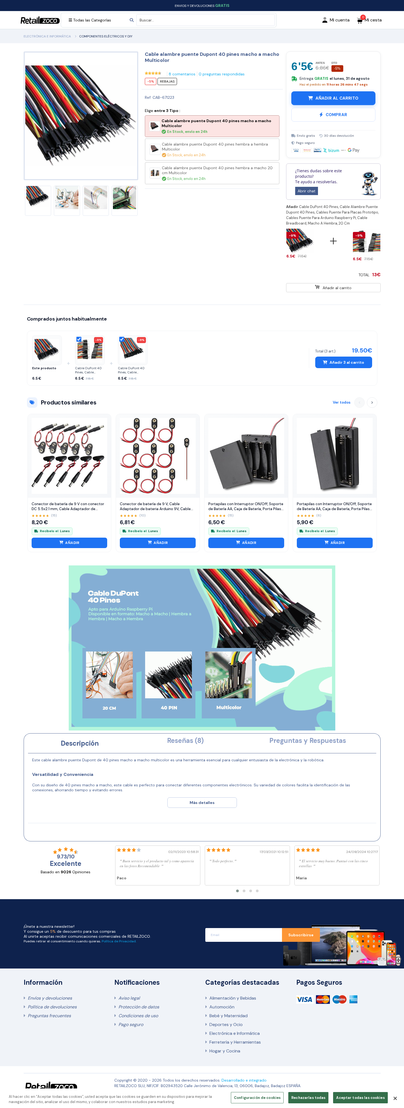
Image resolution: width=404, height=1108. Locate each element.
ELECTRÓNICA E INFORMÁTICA (47, 36)
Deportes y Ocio (226, 1024)
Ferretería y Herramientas (235, 1042)
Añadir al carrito (337, 287)
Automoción (221, 1007)
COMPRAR (336, 114)
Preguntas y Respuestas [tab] (307, 740)
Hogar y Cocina (224, 1051)
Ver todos (341, 402)
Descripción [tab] (80, 743)
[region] (202, 1098)
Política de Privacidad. (119, 941)
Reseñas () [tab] (185, 740)
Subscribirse (301, 934)
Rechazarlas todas (308, 1097)
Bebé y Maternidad (228, 1016)
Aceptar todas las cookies (360, 1097)
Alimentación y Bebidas (232, 998)
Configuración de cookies (257, 1097)
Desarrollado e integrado (244, 1080)
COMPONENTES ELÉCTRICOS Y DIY (105, 36)
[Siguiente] (372, 402)
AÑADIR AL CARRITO (337, 98)
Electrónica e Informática (234, 1033)
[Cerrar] (395, 1098)
